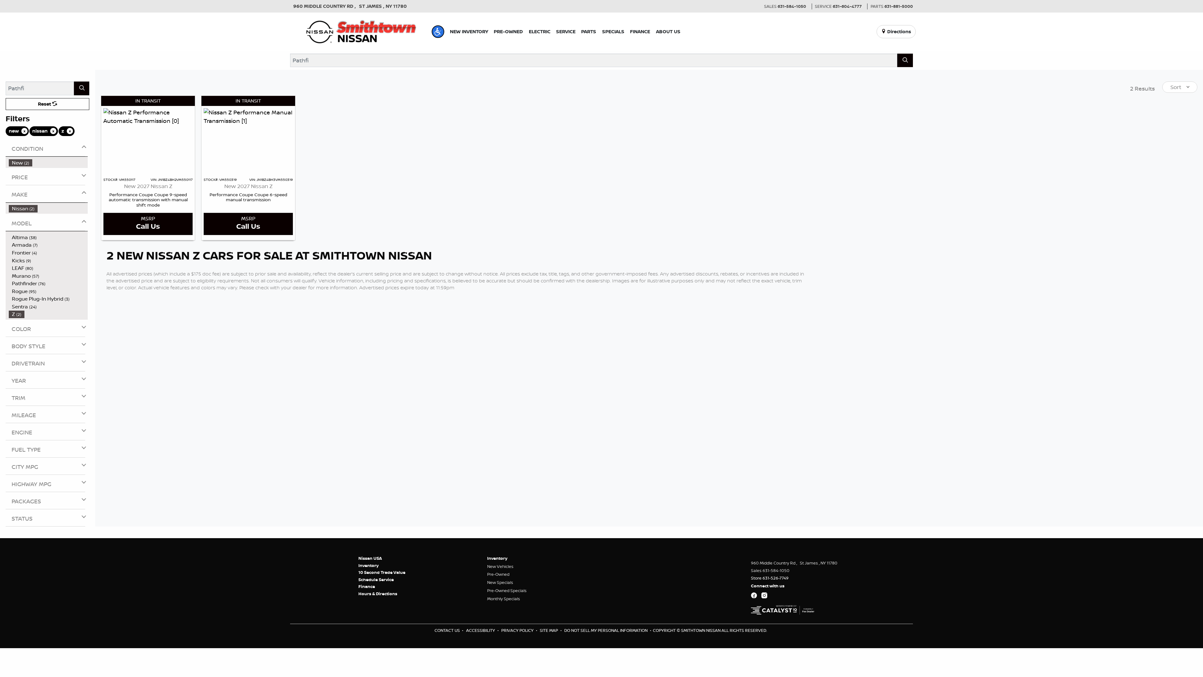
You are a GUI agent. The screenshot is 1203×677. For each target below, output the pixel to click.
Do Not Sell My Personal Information (606, 630)
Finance (366, 586)
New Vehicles (500, 566)
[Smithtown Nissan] (361, 31)
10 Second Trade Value (381, 572)
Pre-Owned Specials (507, 590)
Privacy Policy (517, 630)
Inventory (368, 565)
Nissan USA (370, 558)
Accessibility (481, 630)
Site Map (549, 630)
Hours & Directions (377, 593)
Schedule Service (376, 579)
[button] (438, 31)
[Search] (905, 60)
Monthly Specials (503, 598)
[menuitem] (48, 163)
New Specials (500, 582)
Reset (45, 104)
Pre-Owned (498, 574)
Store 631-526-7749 (770, 578)
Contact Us (448, 630)
